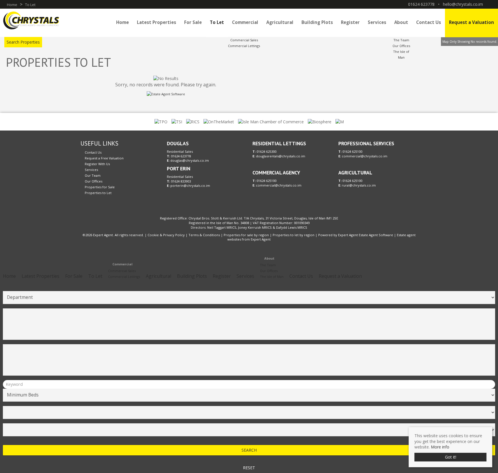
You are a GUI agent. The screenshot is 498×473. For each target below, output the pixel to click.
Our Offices (401, 46)
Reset (249, 467)
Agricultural (279, 22)
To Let (217, 22)
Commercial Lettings (244, 46)
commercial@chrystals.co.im (278, 185)
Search (249, 450)
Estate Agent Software (376, 235)
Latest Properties (156, 22)
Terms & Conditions (204, 235)
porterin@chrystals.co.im (190, 185)
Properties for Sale (100, 187)
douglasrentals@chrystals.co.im (280, 156)
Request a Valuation (471, 22)
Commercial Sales (244, 40)
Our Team (93, 175)
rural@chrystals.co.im (359, 185)
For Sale (193, 22)
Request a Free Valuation (104, 158)
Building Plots (317, 22)
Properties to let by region (293, 235)
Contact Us (428, 22)
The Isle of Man (272, 276)
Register (350, 22)
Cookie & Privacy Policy (166, 235)
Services (377, 22)
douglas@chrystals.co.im (189, 160)
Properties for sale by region (246, 235)
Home (122, 22)
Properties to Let (98, 193)
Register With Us (97, 164)
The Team (401, 40)
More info (440, 447)
